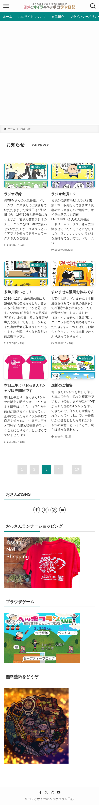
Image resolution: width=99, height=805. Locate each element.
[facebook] (36, 510)
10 (77, 469)
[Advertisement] (49, 73)
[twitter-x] (45, 510)
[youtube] (62, 510)
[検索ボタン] (93, 6)
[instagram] (54, 510)
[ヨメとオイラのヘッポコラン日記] (49, 6)
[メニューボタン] (6, 6)
